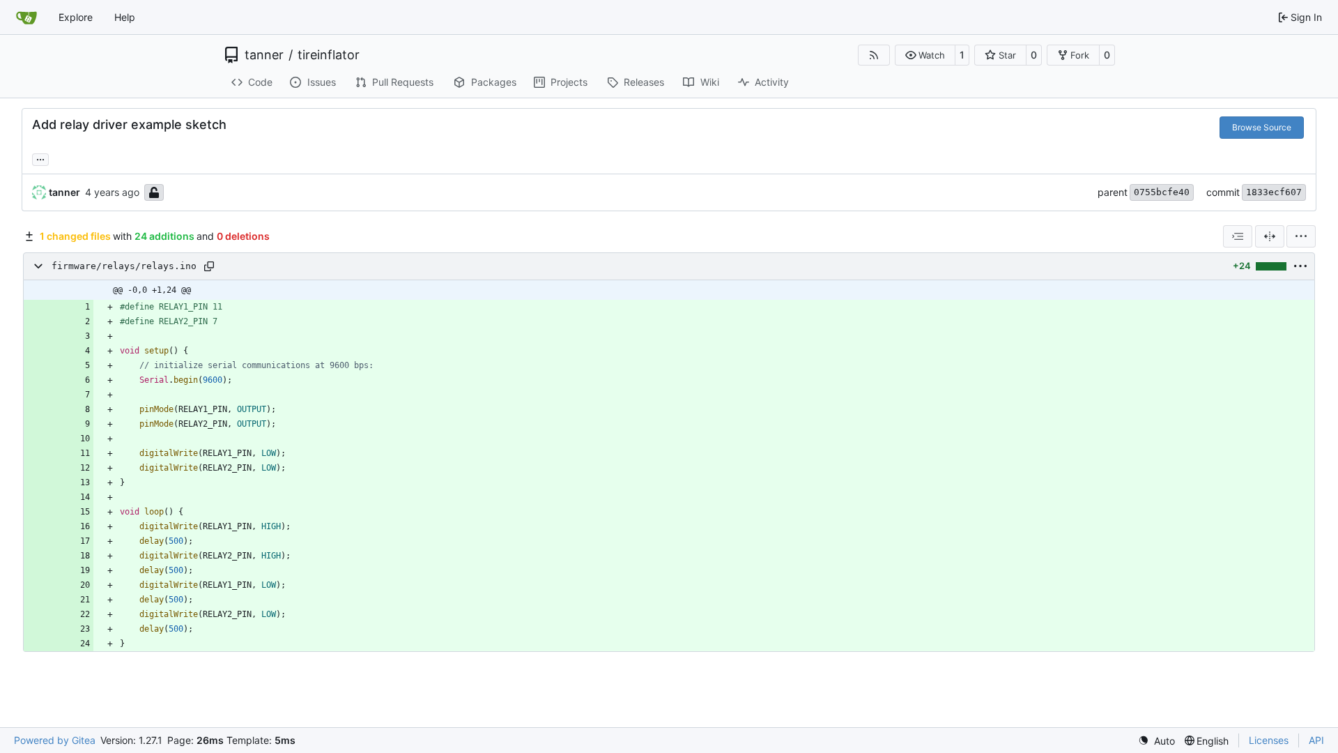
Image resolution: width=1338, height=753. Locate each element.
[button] (925, 55)
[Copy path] (209, 266)
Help (124, 17)
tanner (264, 55)
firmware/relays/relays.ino (124, 266)
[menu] (1301, 236)
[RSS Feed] (874, 55)
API (1316, 740)
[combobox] (1237, 236)
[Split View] (1269, 236)
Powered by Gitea (54, 740)
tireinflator (329, 55)
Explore (76, 17)
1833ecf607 (1274, 192)
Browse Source (1261, 127)
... (40, 157)
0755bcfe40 (1162, 192)
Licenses (1269, 740)
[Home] (26, 17)
